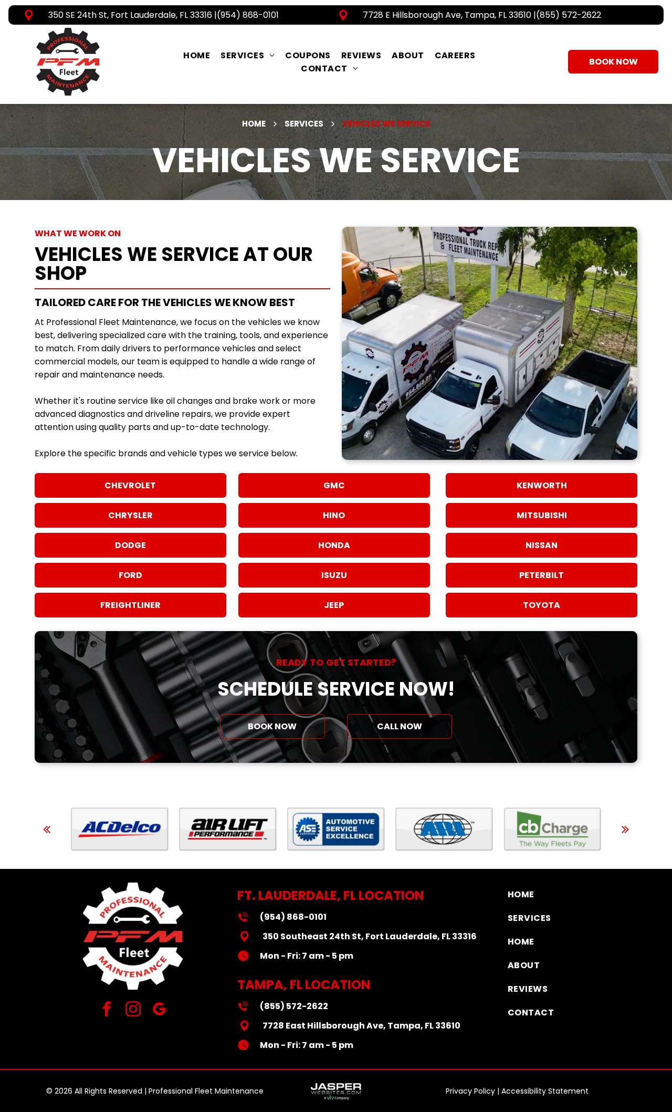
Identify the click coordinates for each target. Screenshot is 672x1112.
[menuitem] (196, 55)
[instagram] (133, 1011)
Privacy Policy (470, 1091)
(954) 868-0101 (248, 15)
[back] (47, 829)
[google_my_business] (159, 1011)
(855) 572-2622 (568, 15)
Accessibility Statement (545, 1091)
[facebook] (107, 1011)
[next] (625, 829)
